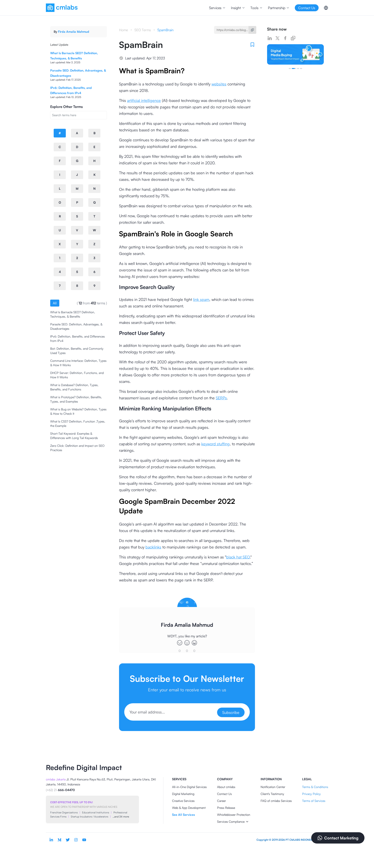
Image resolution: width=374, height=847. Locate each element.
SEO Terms (142, 30)
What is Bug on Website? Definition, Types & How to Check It (78, 411)
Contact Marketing (341, 838)
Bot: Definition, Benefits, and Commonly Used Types (76, 351)
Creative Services (183, 801)
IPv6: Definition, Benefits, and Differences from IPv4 (77, 339)
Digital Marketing (183, 794)
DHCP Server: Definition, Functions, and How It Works (77, 375)
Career (221, 801)
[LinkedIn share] (269, 38)
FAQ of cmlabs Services (276, 801)
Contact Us (224, 794)
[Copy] (252, 30)
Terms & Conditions (315, 787)
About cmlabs (226, 787)
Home (123, 30)
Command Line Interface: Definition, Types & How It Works (78, 363)
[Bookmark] (252, 44)
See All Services (183, 814)
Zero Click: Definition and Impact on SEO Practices (77, 448)
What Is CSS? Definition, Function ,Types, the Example (77, 423)
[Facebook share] (285, 38)
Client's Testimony (272, 794)
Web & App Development (189, 807)
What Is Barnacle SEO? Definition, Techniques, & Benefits (72, 314)
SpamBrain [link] (165, 30)
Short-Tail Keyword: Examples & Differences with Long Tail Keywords (74, 436)
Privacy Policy (311, 794)
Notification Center (273, 787)
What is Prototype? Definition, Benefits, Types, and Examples (76, 399)
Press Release (226, 807)
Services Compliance (231, 821)
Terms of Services (313, 801)
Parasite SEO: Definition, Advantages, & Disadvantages (76, 326)
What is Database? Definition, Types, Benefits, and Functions (74, 387)
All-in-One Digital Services (189, 787)
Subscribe (230, 712)
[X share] (277, 38)
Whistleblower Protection (233, 814)
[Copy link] (293, 38)
